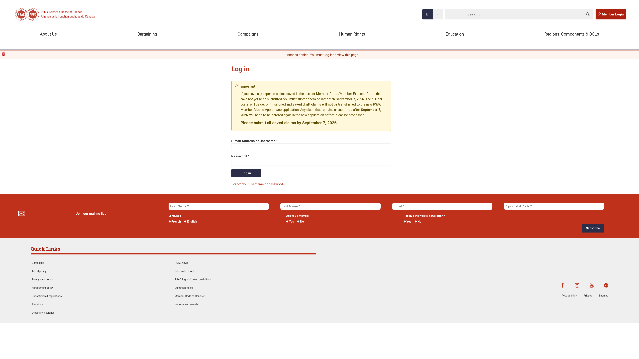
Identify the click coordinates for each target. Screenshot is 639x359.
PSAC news (181, 262)
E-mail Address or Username (254, 141)
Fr (438, 15)
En (428, 15)
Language (175, 215)
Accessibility (569, 295)
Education (455, 34)
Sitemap (603, 295)
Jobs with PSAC (184, 271)
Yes (291, 221)
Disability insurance (43, 312)
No (301, 221)
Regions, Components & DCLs (571, 34)
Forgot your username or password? (258, 184)
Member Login (613, 14)
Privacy (587, 295)
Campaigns (248, 34)
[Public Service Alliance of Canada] (36, 14)
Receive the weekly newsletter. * (424, 215)
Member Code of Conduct (190, 296)
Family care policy (42, 279)
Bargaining (147, 34)
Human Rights (352, 34)
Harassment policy (43, 287)
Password (240, 156)
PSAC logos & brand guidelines (193, 279)
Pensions (37, 304)
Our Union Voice (184, 287)
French (176, 221)
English (191, 221)
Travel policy (39, 271)
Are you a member (298, 215)
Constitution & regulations (47, 296)
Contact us (38, 262)
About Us (48, 34)
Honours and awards (186, 304)
